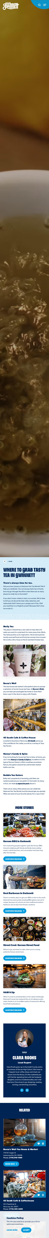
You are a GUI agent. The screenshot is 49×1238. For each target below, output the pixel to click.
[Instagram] (27, 1090)
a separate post (22, 783)
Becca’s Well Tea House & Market (20, 1149)
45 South (31, 741)
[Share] (4, 561)
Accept (26, 1230)
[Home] (11, 6)
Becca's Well (38, 689)
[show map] (43, 1144)
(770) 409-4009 (16, 1209)
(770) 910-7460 (15, 1157)
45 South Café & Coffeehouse (18, 1200)
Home (10, 561)
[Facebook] (22, 1090)
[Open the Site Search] (39, 5)
